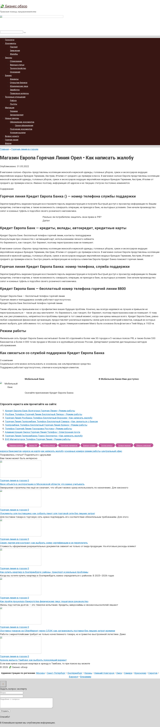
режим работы (93, 451)
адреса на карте (31, 451)
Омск (119, 673)
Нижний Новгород (104, 673)
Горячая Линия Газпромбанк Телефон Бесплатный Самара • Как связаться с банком (51, 421)
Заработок (15, 90)
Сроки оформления (24, 125)
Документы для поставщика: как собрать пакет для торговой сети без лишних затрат (47, 513)
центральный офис (111, 451)
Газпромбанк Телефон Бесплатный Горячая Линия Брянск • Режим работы (46, 425)
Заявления (15, 50)
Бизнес (8, 75)
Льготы (13, 104)
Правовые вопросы (19, 93)
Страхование (16, 61)
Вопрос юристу (12, 136)
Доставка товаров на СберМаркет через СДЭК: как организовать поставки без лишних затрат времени (57, 630)
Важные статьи (17, 65)
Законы (8, 58)
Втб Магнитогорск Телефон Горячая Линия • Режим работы (37, 439)
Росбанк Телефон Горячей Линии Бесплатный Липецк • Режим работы (43, 414)
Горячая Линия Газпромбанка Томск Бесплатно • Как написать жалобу (44, 435)
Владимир (85, 676)
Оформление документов (22, 122)
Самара (128, 673)
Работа (13, 100)
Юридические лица (19, 86)
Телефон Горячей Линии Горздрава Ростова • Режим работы (38, 428)
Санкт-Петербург (56, 673)
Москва (40, 673)
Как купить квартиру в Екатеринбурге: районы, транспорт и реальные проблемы (44, 572)
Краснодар (140, 673)
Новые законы (12, 118)
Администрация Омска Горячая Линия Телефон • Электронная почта (42, 432)
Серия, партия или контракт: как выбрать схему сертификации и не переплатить (44, 542)
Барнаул (73, 676)
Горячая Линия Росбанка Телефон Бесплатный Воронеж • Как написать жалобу (48, 417)
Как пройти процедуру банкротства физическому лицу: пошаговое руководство (44, 601)
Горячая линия (11, 140)
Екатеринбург (75, 673)
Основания (15, 72)
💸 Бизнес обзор (13, 6)
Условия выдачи (18, 132)
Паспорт (14, 47)
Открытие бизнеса (18, 82)
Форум (8, 143)
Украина (14, 111)
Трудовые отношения (15, 97)
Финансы (14, 79)
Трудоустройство (18, 68)
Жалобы (14, 54)
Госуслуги (9, 40)
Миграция (9, 108)
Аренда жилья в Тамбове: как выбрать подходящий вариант (33, 660)
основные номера (74, 451)
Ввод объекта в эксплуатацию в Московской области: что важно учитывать (42, 484)
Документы (10, 43)
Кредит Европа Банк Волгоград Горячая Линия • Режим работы (40, 410)
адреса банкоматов (11, 451)
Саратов (153, 673)
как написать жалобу (52, 451)
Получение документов (21, 129)
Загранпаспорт (17, 115)
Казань (88, 673)
